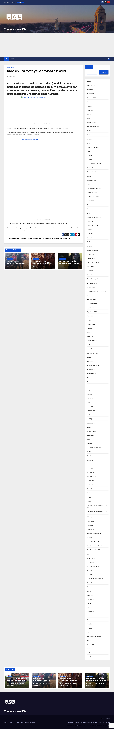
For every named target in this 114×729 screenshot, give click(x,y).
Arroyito (89, 114)
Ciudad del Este (91, 180)
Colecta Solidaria (92, 192)
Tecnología (90, 611)
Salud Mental (91, 558)
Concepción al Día (15, 29)
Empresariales (91, 287)
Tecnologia (90, 616)
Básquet (89, 139)
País (88, 464)
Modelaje (89, 419)
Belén (88, 143)
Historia (89, 332)
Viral (88, 653)
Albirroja (89, 106)
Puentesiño (90, 529)
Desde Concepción (92, 238)
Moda (88, 415)
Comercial (90, 205)
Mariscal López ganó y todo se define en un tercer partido (17, 680)
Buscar (89, 67)
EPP (88, 295)
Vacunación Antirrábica (94, 636)
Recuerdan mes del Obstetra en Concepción (25, 239)
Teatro (89, 607)
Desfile (89, 242)
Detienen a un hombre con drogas (55, 239)
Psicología (90, 517)
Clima (88, 184)
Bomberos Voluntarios (93, 147)
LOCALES (90, 398)
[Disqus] (43, 293)
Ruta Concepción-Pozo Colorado (97, 546)
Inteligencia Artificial (93, 365)
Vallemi (89, 640)
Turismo (89, 628)
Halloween (90, 328)
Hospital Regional (92, 340)
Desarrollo (90, 233)
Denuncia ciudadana (93, 225)
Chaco (89, 176)
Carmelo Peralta (92, 172)
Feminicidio (90, 316)
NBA (88, 439)
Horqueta (90, 336)
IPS (88, 378)
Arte (88, 118)
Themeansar (32, 722)
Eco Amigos (90, 266)
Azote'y (89, 135)
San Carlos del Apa (93, 566)
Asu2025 (89, 131)
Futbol (89, 320)
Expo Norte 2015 (92, 312)
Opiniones (90, 460)
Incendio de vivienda (93, 353)
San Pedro (90, 574)
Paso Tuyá (90, 485)
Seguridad (90, 587)
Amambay (90, 110)
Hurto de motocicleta (93, 349)
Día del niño (90, 254)
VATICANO (90, 644)
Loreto (89, 402)
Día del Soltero (91, 258)
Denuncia (90, 221)
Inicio (13, 58)
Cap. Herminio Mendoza (94, 163)
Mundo (89, 427)
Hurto (89, 345)
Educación (90, 275)
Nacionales (90, 435)
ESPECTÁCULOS (92, 303)
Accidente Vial (91, 94)
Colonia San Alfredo (93, 196)
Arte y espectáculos (93, 126)
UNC (88, 632)
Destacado (90, 246)
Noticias (89, 443)
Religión (89, 537)
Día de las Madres (92, 250)
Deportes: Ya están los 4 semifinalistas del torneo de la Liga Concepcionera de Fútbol (89, 722)
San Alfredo (90, 562)
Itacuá (89, 382)
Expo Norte (90, 308)
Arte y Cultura (91, 122)
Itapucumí (90, 386)
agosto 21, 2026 (66, 683)
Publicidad (90, 525)
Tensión (89, 624)
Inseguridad (90, 361)
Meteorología (91, 410)
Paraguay (90, 468)
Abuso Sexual (91, 85)
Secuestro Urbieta (92, 583)
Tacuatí (89, 603)
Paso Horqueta (91, 476)
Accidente (90, 89)
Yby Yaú (89, 657)
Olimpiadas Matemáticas (94, 447)
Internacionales (91, 373)
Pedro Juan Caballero (93, 489)
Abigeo (89, 81)
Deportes (90, 229)
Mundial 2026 (91, 423)
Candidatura (90, 155)
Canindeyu (90, 159)
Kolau (88, 390)
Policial (89, 497)
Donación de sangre (93, 262)
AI (87, 102)
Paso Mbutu (90, 480)
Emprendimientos (92, 283)
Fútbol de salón (91, 324)
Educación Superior (93, 279)
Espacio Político (91, 299)
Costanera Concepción (94, 217)
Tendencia (90, 620)
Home (102, 718)
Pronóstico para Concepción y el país (97, 506)
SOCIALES (90, 595)
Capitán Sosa (91, 168)
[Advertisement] (57, 45)
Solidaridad (90, 599)
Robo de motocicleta (93, 541)
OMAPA (89, 452)
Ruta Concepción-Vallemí (94, 550)
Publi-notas (90, 521)
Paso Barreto (91, 472)
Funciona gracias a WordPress (11, 722)
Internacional (91, 369)
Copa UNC (90, 213)
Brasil (88, 151)
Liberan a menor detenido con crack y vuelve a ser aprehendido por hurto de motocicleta (88, 725)
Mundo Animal (91, 431)
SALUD (89, 554)
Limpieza (89, 394)
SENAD (89, 591)
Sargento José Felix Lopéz (95, 579)
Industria (89, 357)
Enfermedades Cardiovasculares (96, 291)
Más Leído (90, 406)
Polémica (89, 493)
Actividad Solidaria (92, 98)
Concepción (10, 67)
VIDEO (89, 648)
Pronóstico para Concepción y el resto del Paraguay (97, 512)
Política (89, 501)
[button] (105, 58)
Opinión (89, 456)
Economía (90, 271)
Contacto (108, 718)
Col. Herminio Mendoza (94, 188)
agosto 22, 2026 (13, 683)
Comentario (90, 201)
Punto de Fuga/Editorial (94, 533)
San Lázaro (90, 570)
